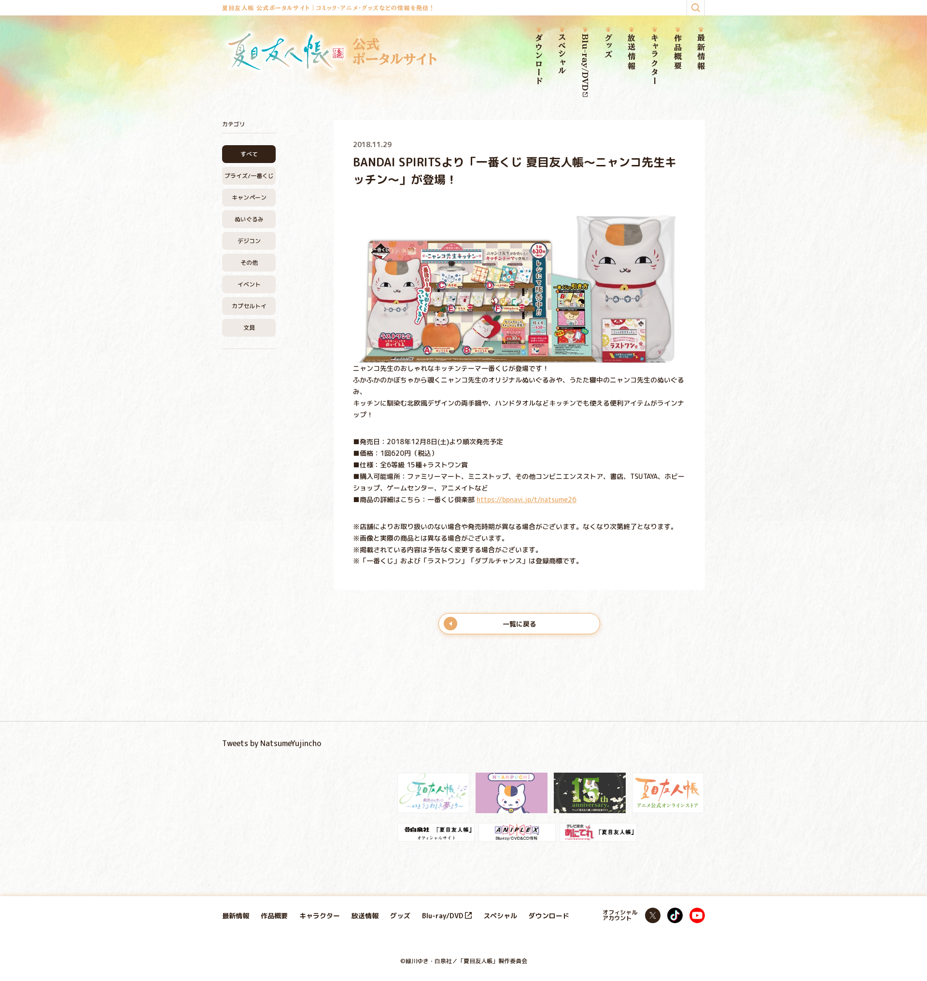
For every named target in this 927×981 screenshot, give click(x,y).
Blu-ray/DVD (585, 62)
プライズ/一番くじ (249, 176)
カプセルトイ (249, 306)
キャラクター (655, 59)
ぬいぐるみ (249, 219)
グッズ (608, 46)
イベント (249, 284)
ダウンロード (539, 60)
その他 (249, 263)
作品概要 (678, 52)
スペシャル (562, 54)
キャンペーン (249, 197)
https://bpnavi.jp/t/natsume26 (526, 499)
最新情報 (701, 52)
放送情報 (631, 52)
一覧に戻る (519, 623)
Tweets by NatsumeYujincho (271, 743)
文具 (249, 328)
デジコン (249, 241)
